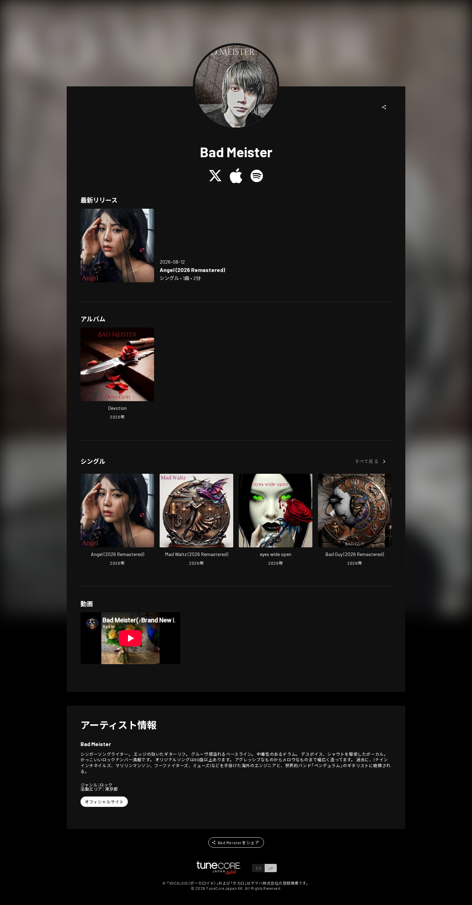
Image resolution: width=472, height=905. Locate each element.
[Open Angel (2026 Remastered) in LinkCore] (117, 245)
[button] (384, 107)
